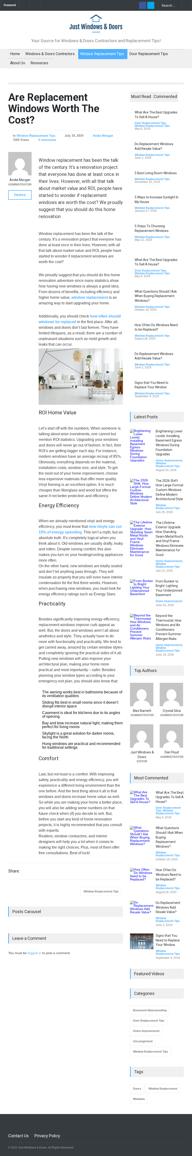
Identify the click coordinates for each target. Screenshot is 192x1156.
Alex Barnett (142, 711)
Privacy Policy (47, 1135)
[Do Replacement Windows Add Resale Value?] (141, 912)
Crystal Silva (172, 711)
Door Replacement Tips (148, 54)
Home (15, 54)
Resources (39, 63)
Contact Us (18, 1135)
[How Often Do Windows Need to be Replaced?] (141, 879)
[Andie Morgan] (20, 163)
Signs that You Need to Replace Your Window (168, 940)
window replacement (89, 297)
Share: (14, 871)
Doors (137, 1088)
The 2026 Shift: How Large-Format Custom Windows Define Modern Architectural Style (169, 490)
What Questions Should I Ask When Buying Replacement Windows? (156, 296)
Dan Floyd (172, 752)
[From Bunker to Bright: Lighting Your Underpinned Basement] (141, 591)
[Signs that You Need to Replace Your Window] (141, 941)
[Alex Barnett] (142, 694)
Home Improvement (169, 460)
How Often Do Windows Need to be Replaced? (168, 874)
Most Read (141, 96)
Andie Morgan (103, 135)
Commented (165, 96)
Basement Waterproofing (149, 1010)
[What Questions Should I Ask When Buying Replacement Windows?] (141, 837)
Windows (139, 1099)
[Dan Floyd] (172, 736)
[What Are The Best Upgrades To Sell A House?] (141, 802)
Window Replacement (162, 1088)
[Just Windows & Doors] (96, 27)
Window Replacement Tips (102, 54)
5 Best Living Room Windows (156, 173)
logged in (34, 953)
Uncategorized (142, 1041)
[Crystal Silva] (172, 694)
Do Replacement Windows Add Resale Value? (168, 907)
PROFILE (20, 195)
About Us (17, 63)
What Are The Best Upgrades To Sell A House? (170, 797)
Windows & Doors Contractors (50, 54)
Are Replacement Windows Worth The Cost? (53, 108)
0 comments (47, 140)
